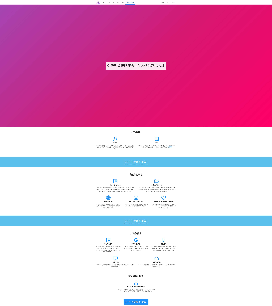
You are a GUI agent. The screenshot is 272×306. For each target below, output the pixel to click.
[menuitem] (104, 2)
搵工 (104, 2)
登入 (168, 2)
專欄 (123, 2)
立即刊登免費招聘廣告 (136, 161)
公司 (118, 2)
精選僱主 (170, 147)
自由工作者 (111, 2)
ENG (173, 2)
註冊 (163, 2)
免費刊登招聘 (130, 2)
